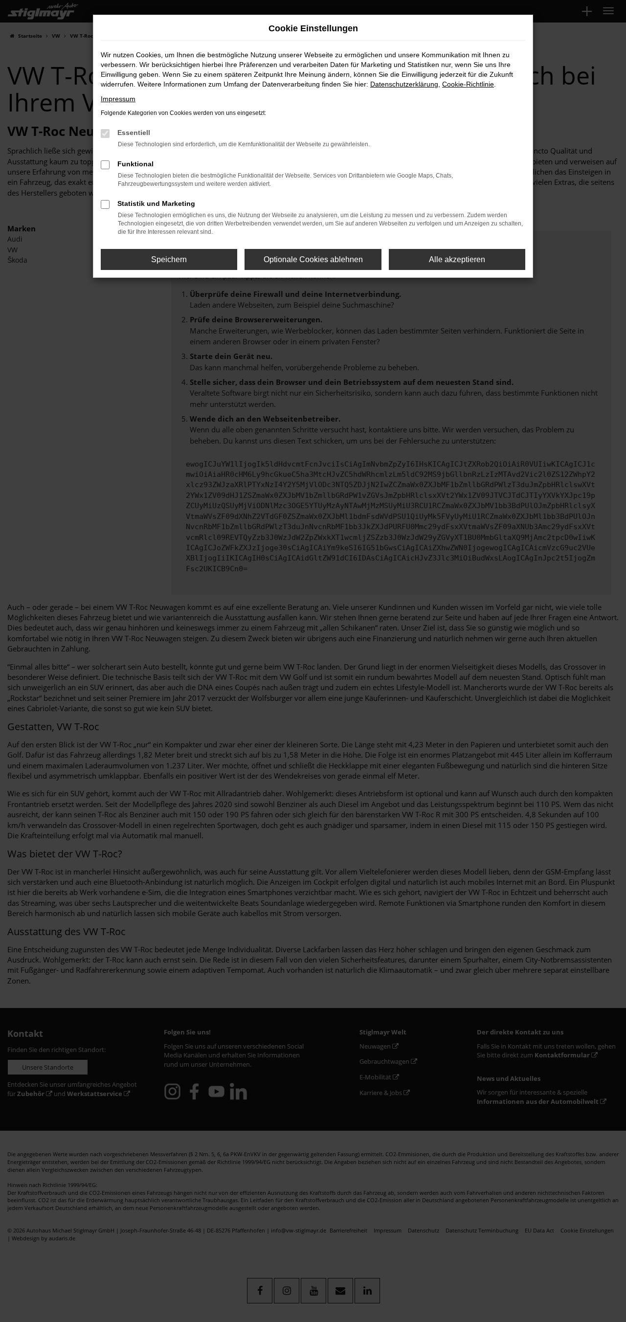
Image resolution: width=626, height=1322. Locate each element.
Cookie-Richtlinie (468, 84)
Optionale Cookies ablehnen (313, 259)
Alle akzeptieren (457, 259)
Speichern (169, 259)
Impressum (118, 99)
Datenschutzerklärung (404, 84)
